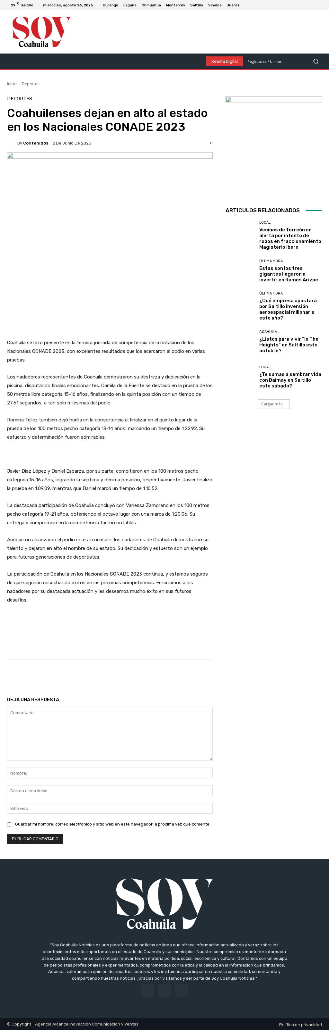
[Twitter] (319, 5)
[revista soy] (110, 172)
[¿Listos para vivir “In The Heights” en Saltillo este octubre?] (240, 341)
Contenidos (35, 143)
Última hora (271, 261)
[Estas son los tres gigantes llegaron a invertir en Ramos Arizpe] (240, 270)
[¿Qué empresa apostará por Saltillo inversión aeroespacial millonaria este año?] (240, 306)
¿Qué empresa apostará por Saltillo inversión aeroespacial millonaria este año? (288, 309)
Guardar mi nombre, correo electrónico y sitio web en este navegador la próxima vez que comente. (112, 824)
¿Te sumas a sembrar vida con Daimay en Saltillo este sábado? (290, 380)
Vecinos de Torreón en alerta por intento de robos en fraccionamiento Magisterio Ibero (290, 238)
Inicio (12, 84)
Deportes (30, 84)
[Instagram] (312, 5)
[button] (315, 61)
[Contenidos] (12, 143)
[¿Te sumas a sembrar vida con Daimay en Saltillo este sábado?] (240, 376)
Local (265, 222)
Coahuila (268, 332)
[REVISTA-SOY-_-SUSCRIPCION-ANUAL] (274, 144)
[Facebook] (304, 5)
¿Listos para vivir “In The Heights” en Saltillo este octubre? (288, 344)
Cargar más (271, 404)
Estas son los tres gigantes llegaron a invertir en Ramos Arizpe (288, 274)
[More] (214, 675)
